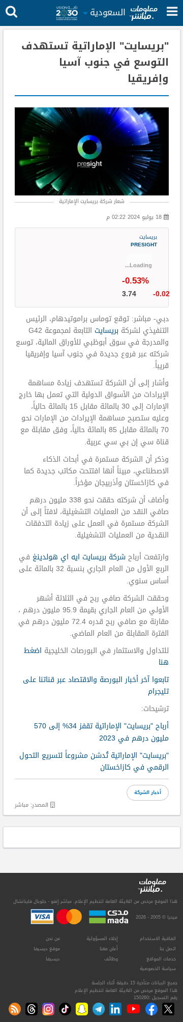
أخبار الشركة (147, 792)
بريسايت (144, 241)
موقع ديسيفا (47, 949)
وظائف (111, 959)
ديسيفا (53, 959)
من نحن (53, 938)
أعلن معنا (109, 949)
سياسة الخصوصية (158, 968)
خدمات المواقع (161, 959)
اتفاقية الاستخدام (158, 938)
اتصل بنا (168, 949)
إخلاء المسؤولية (102, 938)
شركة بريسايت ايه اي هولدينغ (79, 557)
